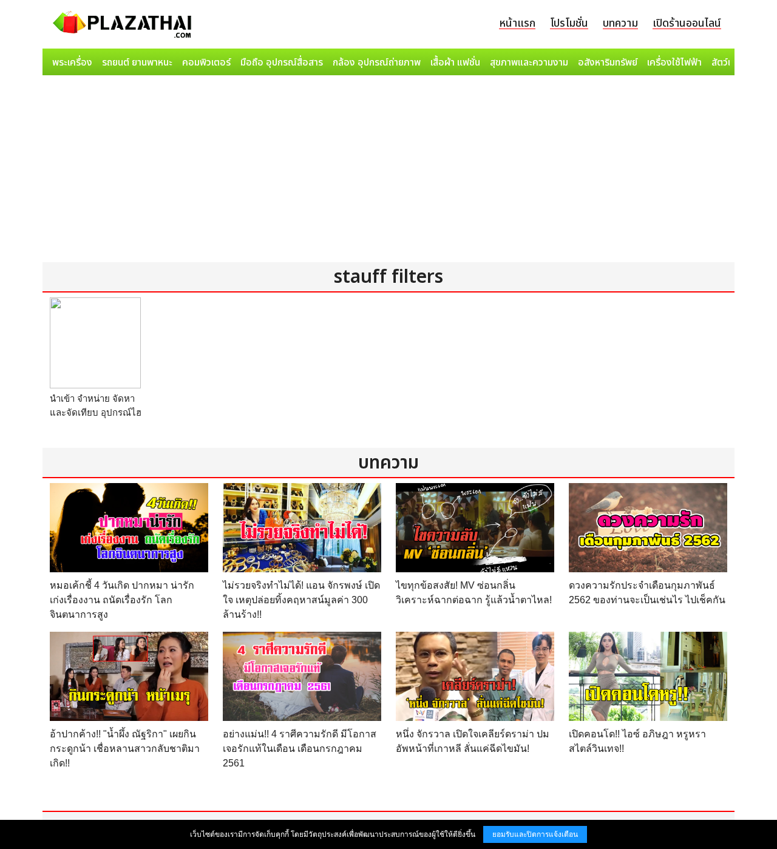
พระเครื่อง (72, 62)
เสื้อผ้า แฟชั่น (455, 62)
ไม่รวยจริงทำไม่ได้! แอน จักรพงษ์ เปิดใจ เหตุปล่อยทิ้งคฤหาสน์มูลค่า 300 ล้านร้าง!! (301, 600)
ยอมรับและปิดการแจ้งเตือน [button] (535, 834)
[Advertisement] (388, 171)
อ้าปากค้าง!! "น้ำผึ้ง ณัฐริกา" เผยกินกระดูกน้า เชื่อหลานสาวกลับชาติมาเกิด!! (125, 748)
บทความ (620, 23)
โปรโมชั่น (569, 23)
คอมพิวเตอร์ (206, 62)
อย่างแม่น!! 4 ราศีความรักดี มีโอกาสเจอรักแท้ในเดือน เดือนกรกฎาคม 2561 (299, 748)
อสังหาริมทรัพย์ (607, 62)
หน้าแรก (517, 23)
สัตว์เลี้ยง (729, 62)
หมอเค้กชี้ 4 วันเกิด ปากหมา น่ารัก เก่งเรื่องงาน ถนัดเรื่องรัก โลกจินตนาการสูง (122, 600)
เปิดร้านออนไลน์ (687, 23)
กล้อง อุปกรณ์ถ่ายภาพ (377, 62)
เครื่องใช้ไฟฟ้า (674, 62)
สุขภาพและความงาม (529, 62)
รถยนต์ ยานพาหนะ (137, 62)
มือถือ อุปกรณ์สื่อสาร (281, 62)
